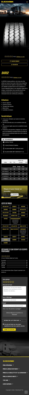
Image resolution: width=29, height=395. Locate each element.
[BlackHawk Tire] (7, 1)
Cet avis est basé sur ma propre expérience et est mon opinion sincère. (14, 325)
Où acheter (15, 64)
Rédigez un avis (20, 56)
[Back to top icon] (26, 392)
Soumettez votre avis (9, 329)
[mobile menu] (27, 2)
